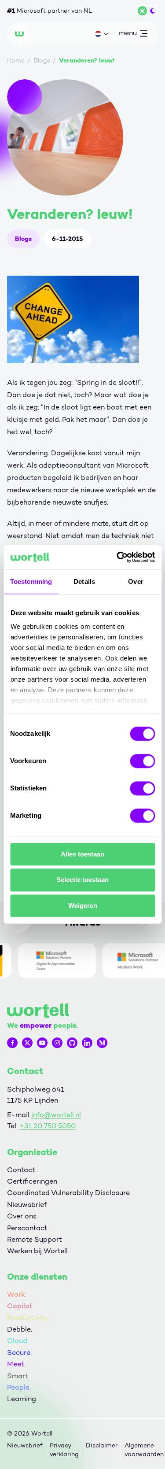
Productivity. (28, 1318)
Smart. (18, 1376)
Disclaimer (101, 1445)
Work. (16, 1294)
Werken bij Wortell (37, 1251)
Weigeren (82, 905)
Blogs (23, 239)
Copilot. (20, 1306)
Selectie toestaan (82, 880)
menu (127, 35)
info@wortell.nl (56, 1115)
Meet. (16, 1364)
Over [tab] (135, 581)
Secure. (19, 1352)
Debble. (19, 1329)
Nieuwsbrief (27, 1204)
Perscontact (27, 1228)
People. (19, 1387)
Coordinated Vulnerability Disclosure (68, 1192)
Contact (21, 1170)
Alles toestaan (82, 854)
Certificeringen (32, 1181)
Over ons (22, 1216)
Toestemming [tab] (31, 581)
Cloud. (18, 1340)
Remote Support (34, 1239)
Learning (21, 1399)
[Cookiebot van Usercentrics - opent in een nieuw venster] (117, 557)
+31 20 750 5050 (47, 1126)
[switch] (142, 761)
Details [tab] (84, 581)
